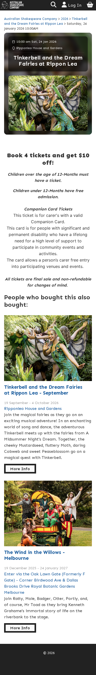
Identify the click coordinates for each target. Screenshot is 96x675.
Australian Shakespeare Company (31, 19)
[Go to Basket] (90, 5)
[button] (53, 5)
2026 (64, 19)
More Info (20, 468)
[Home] (12, 4)
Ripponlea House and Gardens (39, 48)
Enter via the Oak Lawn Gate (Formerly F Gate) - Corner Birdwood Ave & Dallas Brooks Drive (44, 580)
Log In (74, 5)
